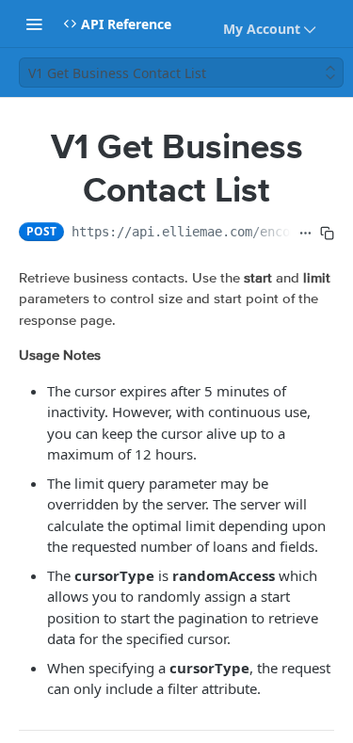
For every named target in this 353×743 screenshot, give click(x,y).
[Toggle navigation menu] (34, 23)
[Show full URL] (305, 233)
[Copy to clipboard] (327, 233)
